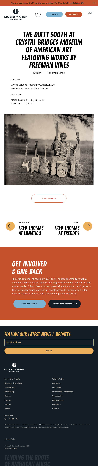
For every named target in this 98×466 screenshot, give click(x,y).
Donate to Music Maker (63, 304)
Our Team (56, 387)
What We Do (58, 379)
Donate (72, 15)
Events (7, 400)
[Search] (37, 14)
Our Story (57, 383)
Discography (10, 387)
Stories (7, 396)
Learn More (48, 198)
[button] (91, 14)
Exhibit (7, 404)
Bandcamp (9, 392)
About (7, 409)
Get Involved (58, 400)
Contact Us (57, 396)
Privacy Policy (10, 439)
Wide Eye (13, 448)
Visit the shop (28, 304)
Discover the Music (13, 383)
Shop (53, 15)
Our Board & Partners (62, 392)
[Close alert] (94, 3)
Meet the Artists (12, 379)
